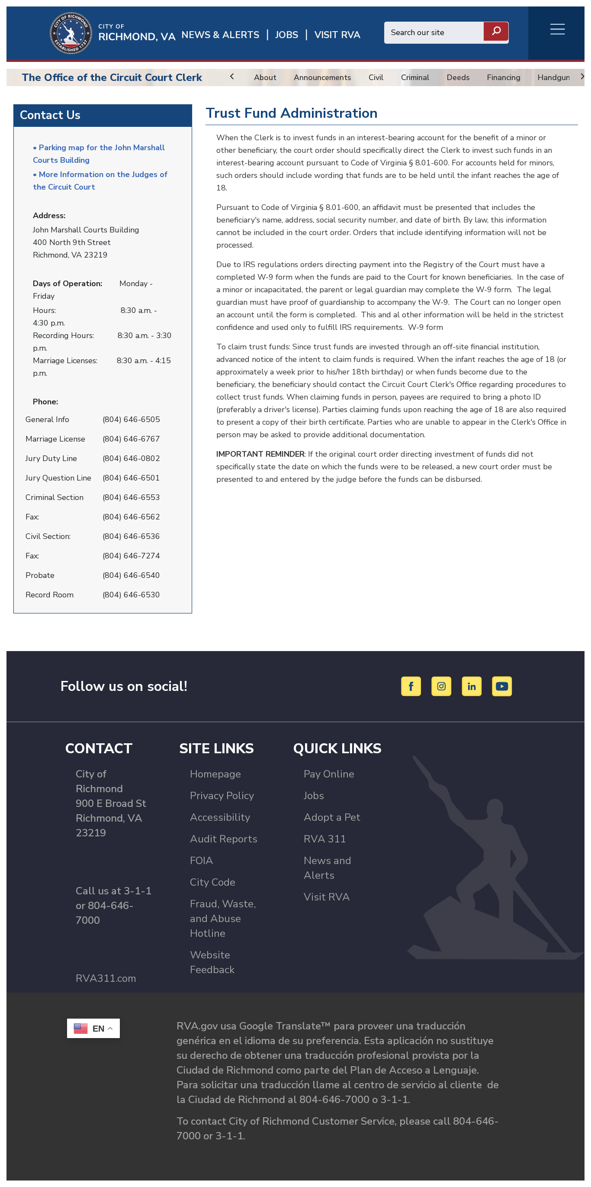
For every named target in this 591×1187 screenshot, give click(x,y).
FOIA (201, 861)
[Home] (91, 32)
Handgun (554, 77)
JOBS (287, 35)
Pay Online (329, 774)
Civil (376, 77)
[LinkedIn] (473, 686)
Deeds (458, 77)
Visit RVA (327, 897)
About (265, 77)
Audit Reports (223, 839)
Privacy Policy (222, 796)
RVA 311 (325, 839)
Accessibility (220, 817)
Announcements (322, 77)
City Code (212, 882)
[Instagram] (443, 686)
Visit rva (337, 35)
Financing (503, 77)
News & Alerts (220, 35)
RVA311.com (106, 978)
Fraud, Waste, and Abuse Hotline (223, 918)
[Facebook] (412, 686)
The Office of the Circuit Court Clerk (112, 77)
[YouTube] (502, 686)
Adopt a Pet (332, 817)
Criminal (415, 77)
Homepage (215, 774)
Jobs (314, 796)
